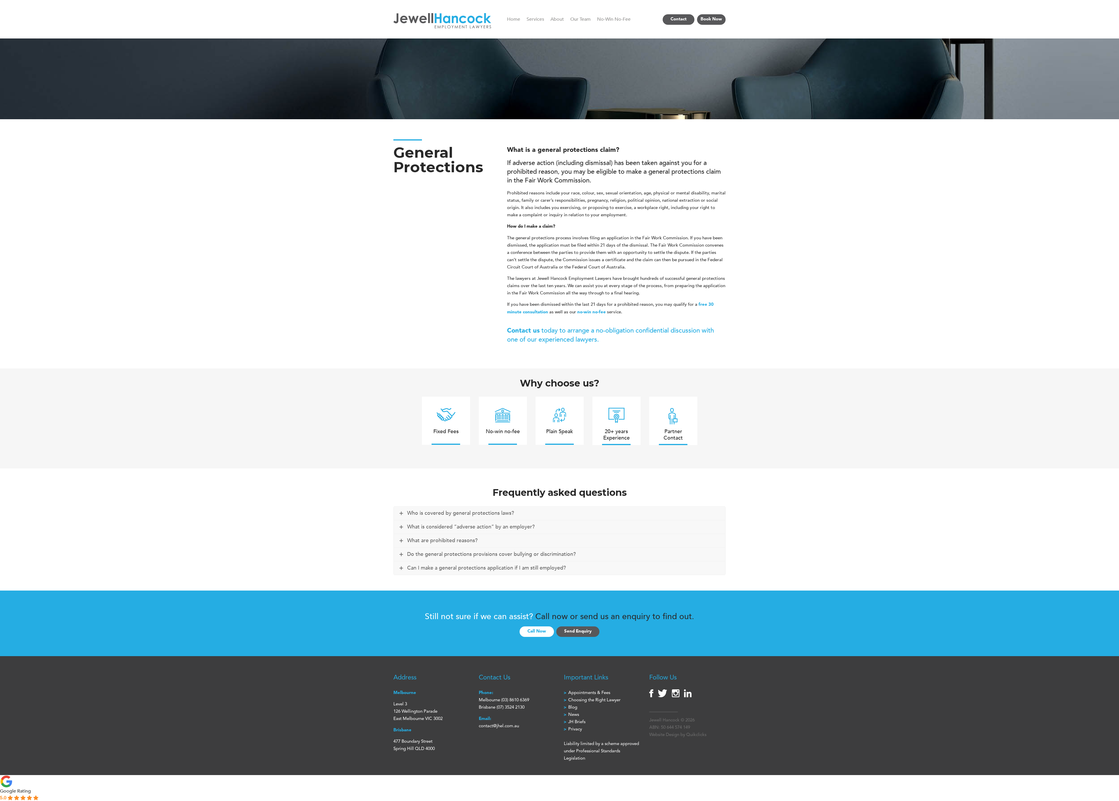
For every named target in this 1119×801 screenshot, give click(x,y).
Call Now (536, 631)
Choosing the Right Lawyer (594, 700)
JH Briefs (576, 722)
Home (513, 19)
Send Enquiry (578, 631)
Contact (679, 19)
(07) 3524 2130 (511, 707)
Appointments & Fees (589, 693)
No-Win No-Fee (614, 19)
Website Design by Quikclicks (677, 735)
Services (535, 19)
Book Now (711, 19)
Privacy (575, 729)
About (557, 19)
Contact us (523, 331)
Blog (572, 707)
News (573, 715)
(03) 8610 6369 (515, 700)
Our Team (580, 19)
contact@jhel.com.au (499, 726)
